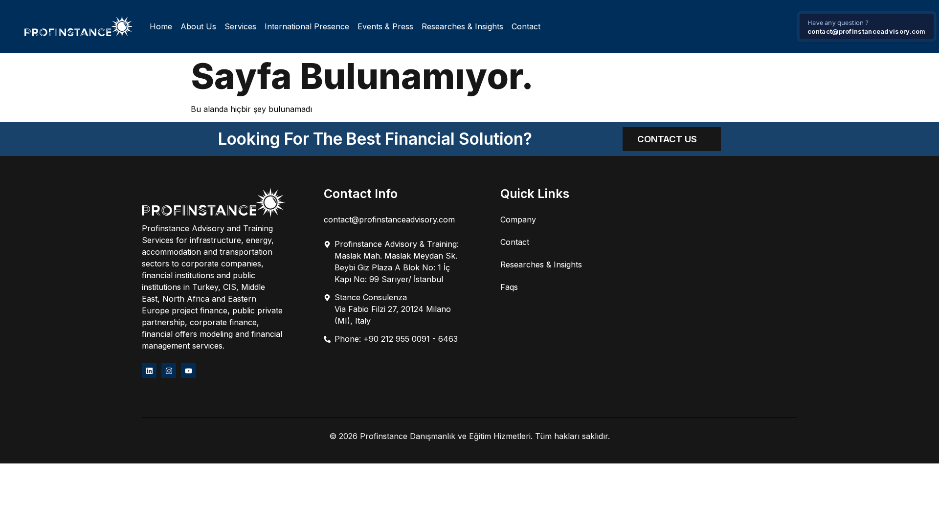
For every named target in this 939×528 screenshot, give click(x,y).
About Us (198, 26)
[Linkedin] (149, 370)
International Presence (307, 26)
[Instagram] (168, 370)
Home (161, 26)
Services (240, 26)
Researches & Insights (462, 26)
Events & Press (385, 26)
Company (518, 219)
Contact (526, 26)
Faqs (509, 287)
